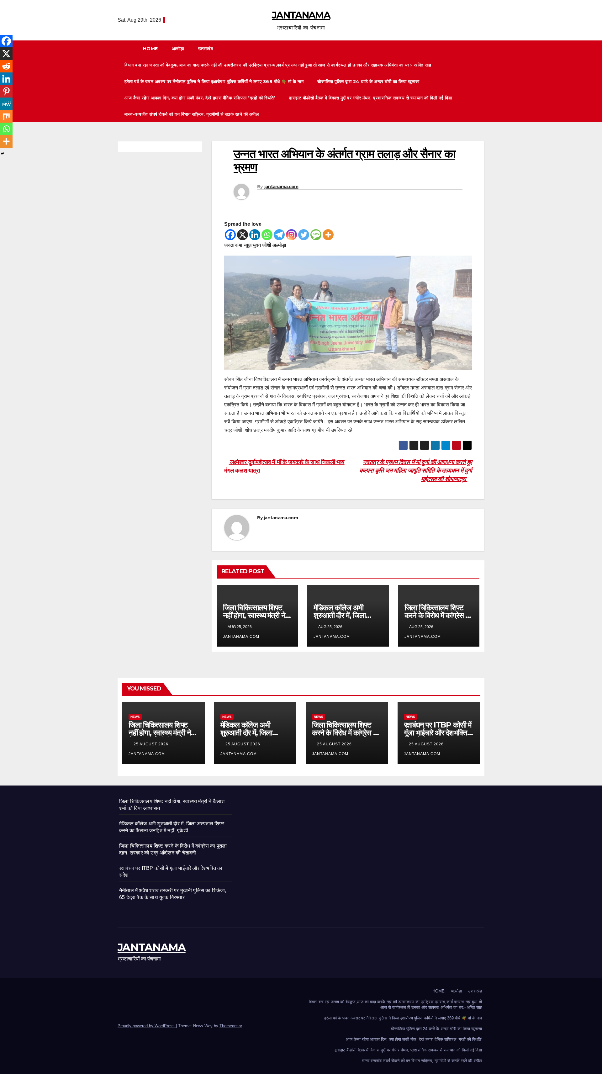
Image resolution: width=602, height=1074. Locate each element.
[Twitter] (303, 234)
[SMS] (315, 234)
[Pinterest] (6, 91)
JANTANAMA (301, 15)
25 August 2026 (152, 744)
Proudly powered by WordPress (147, 1026)
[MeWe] (6, 104)
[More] (328, 234)
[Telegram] (279, 234)
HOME (150, 48)
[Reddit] (6, 66)
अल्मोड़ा (178, 48)
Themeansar (230, 1026)
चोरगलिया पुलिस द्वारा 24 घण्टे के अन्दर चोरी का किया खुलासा (368, 81)
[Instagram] (291, 234)
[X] (242, 234)
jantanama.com (281, 186)
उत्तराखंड (206, 48)
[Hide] (2, 153)
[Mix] (6, 116)
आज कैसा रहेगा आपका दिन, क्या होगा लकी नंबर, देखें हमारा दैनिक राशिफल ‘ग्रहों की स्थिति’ (199, 98)
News (135, 716)
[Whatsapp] (266, 234)
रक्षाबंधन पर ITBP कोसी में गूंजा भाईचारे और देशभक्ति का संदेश (437, 732)
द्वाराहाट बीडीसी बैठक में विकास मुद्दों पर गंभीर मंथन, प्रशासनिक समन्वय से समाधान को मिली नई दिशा (370, 98)
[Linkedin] (254, 234)
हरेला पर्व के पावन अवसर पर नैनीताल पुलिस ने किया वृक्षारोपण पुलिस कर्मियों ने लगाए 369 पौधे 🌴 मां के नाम (214, 81)
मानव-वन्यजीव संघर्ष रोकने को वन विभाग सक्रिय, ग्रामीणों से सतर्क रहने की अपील (191, 114)
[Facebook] (230, 234)
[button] (482, 81)
